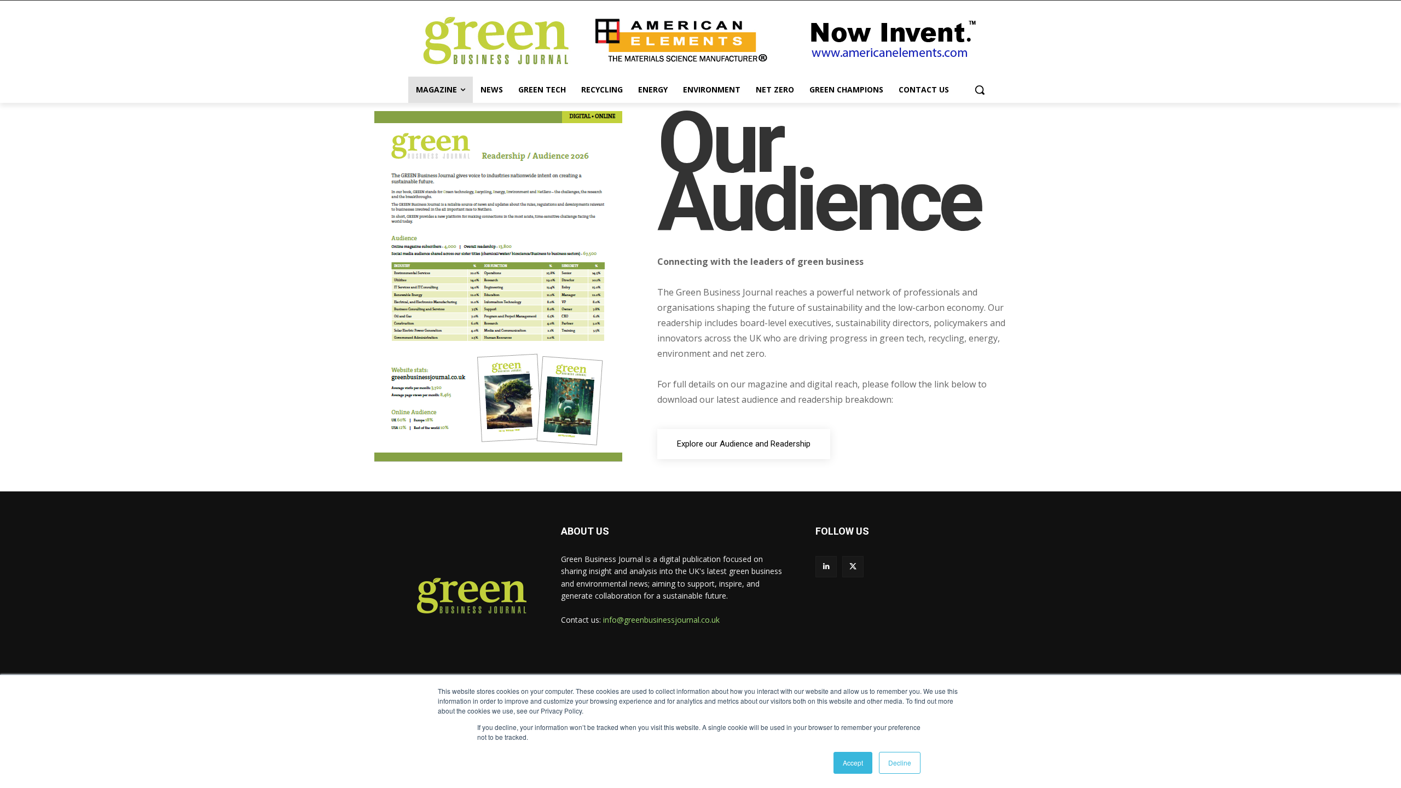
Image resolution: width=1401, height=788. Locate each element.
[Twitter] (853, 566)
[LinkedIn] (826, 566)
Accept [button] (853, 762)
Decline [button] (899, 762)
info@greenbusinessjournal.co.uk (661, 620)
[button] (979, 90)
